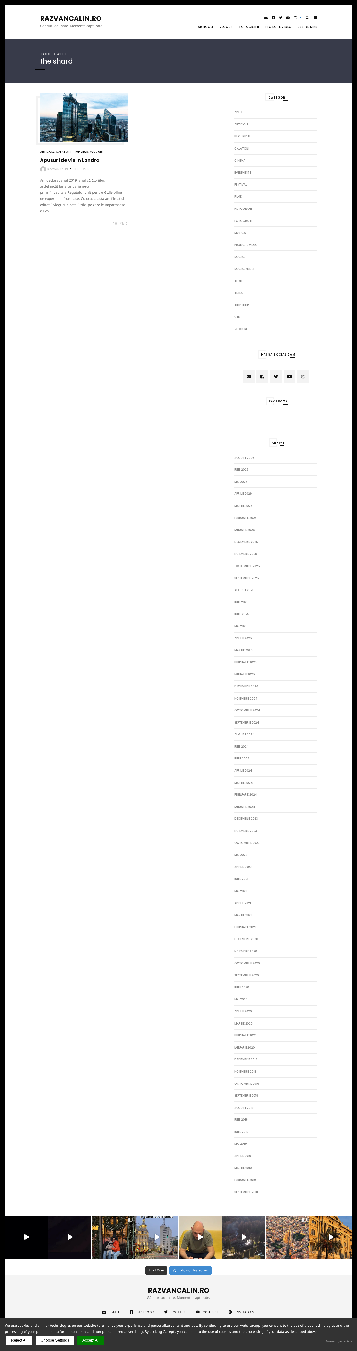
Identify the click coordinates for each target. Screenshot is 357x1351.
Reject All (19, 1340)
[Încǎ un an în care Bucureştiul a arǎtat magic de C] (156, 1237)
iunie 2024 (241, 758)
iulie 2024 (241, 746)
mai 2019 (240, 1144)
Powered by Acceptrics (339, 1341)
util (237, 317)
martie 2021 (243, 915)
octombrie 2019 (246, 1084)
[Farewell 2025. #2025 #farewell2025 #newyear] (69, 1237)
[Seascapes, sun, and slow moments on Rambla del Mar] (330, 1237)
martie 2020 (243, 1023)
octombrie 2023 (247, 843)
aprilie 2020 (243, 1011)
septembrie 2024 (246, 722)
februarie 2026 (245, 518)
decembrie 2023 (246, 819)
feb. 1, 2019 (82, 169)
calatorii (64, 152)
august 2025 (244, 590)
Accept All (91, 1340)
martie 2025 (243, 650)
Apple (238, 112)
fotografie (243, 209)
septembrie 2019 (246, 1095)
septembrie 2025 (246, 578)
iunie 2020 (241, 987)
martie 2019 (243, 1168)
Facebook (145, 1312)
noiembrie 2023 (245, 831)
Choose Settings (55, 1340)
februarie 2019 (245, 1180)
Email (115, 1312)
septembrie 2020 (246, 975)
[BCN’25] (287, 1237)
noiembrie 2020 (245, 951)
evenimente (242, 172)
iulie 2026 (241, 469)
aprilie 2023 (243, 867)
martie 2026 (243, 506)
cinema (239, 160)
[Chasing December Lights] (113, 1237)
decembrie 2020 (246, 939)
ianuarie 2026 (244, 530)
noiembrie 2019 (245, 1071)
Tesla (238, 293)
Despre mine (308, 27)
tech (238, 281)
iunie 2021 (241, 879)
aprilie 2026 (243, 494)
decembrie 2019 (245, 1059)
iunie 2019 (241, 1132)
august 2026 (244, 458)
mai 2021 (240, 891)
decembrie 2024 (246, 686)
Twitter (178, 1312)
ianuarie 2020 (244, 1047)
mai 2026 (240, 482)
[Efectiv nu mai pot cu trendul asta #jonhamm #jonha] (200, 1237)
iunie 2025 (241, 614)
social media (244, 269)
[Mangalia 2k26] (26, 1237)
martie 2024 (243, 783)
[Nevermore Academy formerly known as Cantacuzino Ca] (243, 1237)
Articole (206, 27)
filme (238, 196)
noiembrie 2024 (245, 698)
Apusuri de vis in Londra (70, 160)
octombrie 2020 (247, 963)
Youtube (211, 1312)
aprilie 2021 (242, 903)
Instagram (245, 1312)
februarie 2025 (245, 662)
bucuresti (242, 136)
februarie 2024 (245, 794)
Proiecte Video (278, 27)
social (239, 257)
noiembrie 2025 (245, 554)
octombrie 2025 (247, 566)
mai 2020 (240, 999)
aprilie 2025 (243, 638)
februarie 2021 (245, 927)
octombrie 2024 (247, 710)
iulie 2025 (241, 602)
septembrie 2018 (246, 1192)
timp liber (80, 152)
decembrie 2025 (246, 542)
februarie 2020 (245, 1035)
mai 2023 (240, 855)
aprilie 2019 (242, 1156)
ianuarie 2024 (244, 807)
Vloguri (227, 27)
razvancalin (57, 169)
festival (240, 185)
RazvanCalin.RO (71, 18)
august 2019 (244, 1108)
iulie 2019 (241, 1119)
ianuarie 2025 (244, 674)
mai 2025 (240, 626)
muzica (240, 233)
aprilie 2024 (243, 770)
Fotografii (249, 27)
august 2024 (244, 734)
